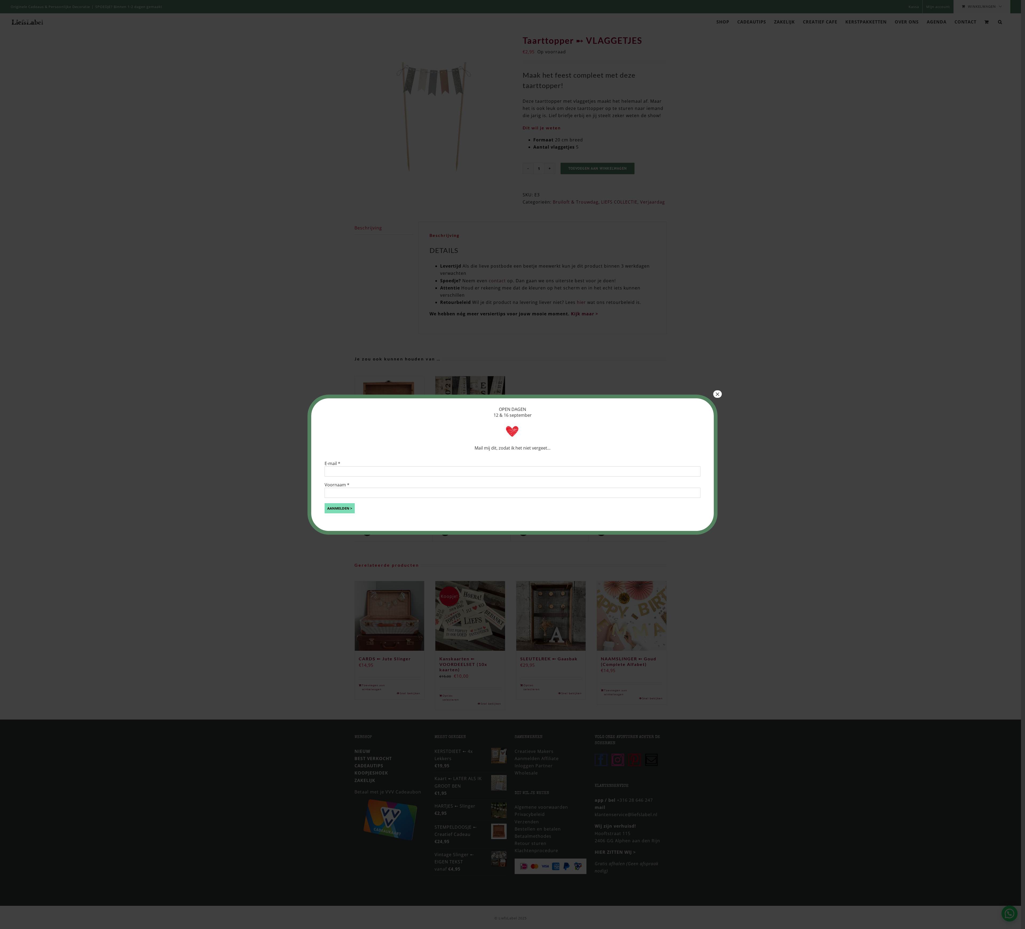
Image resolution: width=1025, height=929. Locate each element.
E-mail (332, 463)
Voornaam (337, 485)
